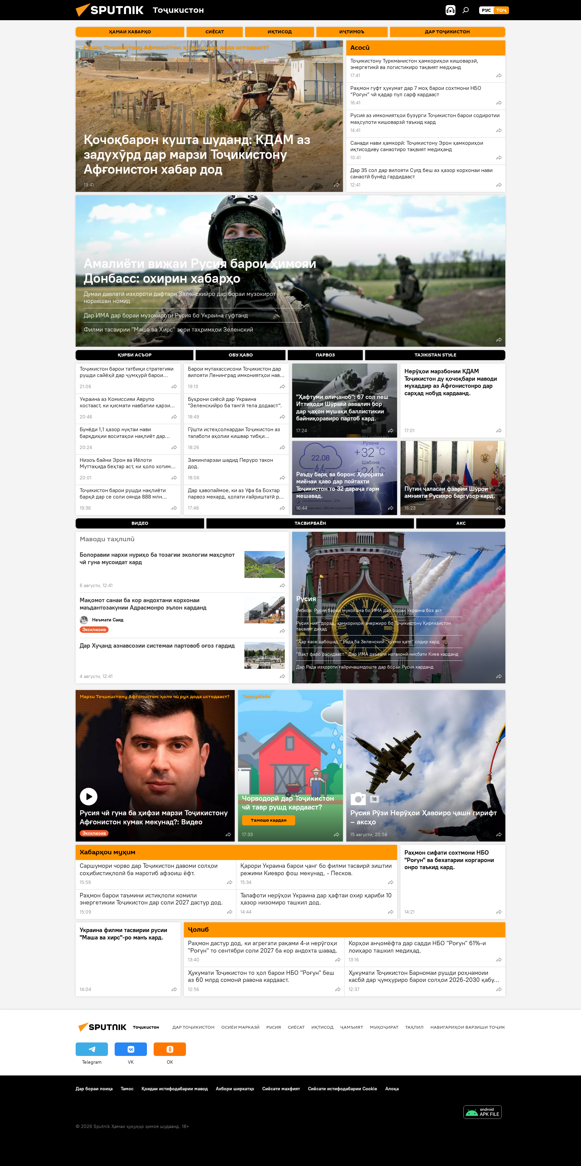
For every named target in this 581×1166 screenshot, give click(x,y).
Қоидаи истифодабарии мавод (175, 1089)
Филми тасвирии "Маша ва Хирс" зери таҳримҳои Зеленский (168, 329)
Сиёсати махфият (281, 1089)
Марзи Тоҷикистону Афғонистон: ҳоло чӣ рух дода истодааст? (176, 48)
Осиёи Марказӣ (240, 1027)
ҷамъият (351, 1027)
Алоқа (392, 1089)
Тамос (127, 1089)
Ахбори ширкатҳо (235, 1089)
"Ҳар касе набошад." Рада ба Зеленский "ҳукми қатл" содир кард (367, 642)
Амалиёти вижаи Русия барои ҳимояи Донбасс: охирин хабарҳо (200, 270)
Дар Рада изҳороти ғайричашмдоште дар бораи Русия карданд (364, 667)
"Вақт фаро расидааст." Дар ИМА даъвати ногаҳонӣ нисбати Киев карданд (377, 654)
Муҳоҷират (384, 1027)
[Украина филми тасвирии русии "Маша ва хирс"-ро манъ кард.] (128, 959)
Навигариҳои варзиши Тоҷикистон (475, 1027)
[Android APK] (482, 1113)
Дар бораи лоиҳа (94, 1089)
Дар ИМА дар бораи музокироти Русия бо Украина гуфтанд (166, 315)
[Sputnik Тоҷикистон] (112, 18)
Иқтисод (322, 1027)
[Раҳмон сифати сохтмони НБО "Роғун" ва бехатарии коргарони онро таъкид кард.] (452, 882)
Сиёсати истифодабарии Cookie (342, 1089)
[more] (336, 184)
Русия (306, 598)
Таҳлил (414, 1027)
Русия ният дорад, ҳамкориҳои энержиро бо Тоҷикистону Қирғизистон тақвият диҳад (373, 626)
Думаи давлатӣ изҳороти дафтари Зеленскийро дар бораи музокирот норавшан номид (180, 297)
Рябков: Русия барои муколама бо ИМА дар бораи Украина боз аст (369, 610)
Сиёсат (296, 1027)
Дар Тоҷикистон (193, 1027)
